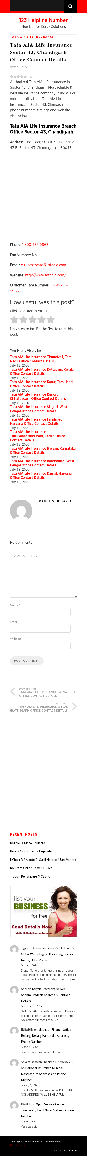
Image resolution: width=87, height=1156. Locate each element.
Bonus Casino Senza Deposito (31, 851)
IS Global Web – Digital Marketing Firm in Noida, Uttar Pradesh (47, 954)
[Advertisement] (43, 198)
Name (15, 605)
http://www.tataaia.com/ (45, 275)
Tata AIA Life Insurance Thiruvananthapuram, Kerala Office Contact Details (37, 436)
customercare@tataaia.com (43, 265)
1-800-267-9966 (35, 245)
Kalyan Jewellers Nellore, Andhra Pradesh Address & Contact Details (45, 995)
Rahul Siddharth (56, 501)
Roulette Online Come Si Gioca (31, 868)
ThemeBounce (17, 1145)
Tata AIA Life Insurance (32, 36)
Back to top (64, 1150)
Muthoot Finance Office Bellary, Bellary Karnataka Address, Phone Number (46, 1035)
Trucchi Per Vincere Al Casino (30, 876)
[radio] (14, 320)
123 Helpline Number (43, 20)
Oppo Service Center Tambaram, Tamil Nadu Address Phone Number (47, 1110)
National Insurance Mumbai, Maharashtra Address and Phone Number (43, 1074)
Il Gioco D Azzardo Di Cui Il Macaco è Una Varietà (43, 860)
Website (15, 639)
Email (14, 622)
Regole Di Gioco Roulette (27, 843)
